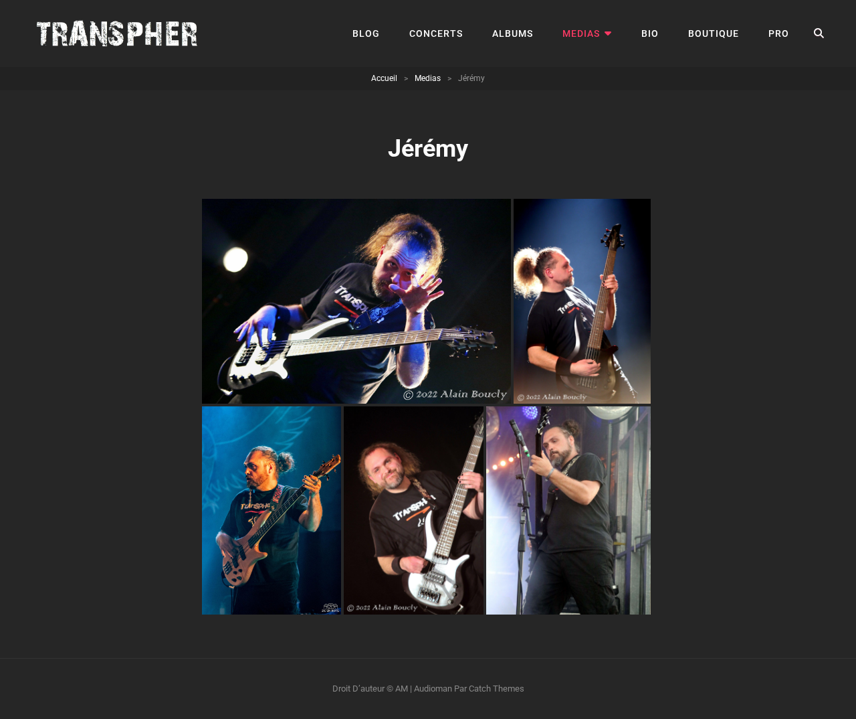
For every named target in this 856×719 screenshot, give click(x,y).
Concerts (436, 33)
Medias (581, 33)
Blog (366, 33)
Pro (778, 33)
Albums (512, 33)
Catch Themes (496, 689)
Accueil (384, 78)
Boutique (713, 33)
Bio (650, 33)
